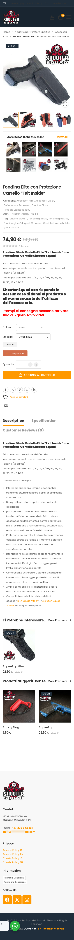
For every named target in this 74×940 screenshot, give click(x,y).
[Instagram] (26, 899)
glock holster (11, 227)
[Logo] (11, 16)
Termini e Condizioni (14, 878)
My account (27, 3)
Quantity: (8, 364)
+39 (22, 828)
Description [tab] (13, 420)
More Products (57, 620)
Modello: (8, 337)
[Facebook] (5, 390)
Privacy (38, 3)
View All (62, 137)
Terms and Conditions (15, 882)
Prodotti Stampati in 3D (17, 209)
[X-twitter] (17, 899)
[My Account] (52, 16)
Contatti (49, 3)
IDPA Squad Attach (27, 601)
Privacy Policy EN (13, 854)
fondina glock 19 (38, 218)
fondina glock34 (13, 223)
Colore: (7, 327)
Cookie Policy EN (13, 862)
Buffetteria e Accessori (17, 205)
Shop (19, 3)
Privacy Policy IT (12, 850)
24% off (12, 45)
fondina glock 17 (18, 218)
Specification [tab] (44, 420)
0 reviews (24, 246)
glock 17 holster (33, 223)
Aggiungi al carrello (39, 375)
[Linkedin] (34, 390)
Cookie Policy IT (12, 858)
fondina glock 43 (58, 218)
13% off (10, 632)
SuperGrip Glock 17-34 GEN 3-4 (14, 668)
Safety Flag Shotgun (11, 729)
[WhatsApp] (27, 390)
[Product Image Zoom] (65, 103)
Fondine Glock (40, 205)
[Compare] (6, 405)
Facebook (63, 3)
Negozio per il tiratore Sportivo (32, 32)
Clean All (10, 344)
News (55, 3)
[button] (68, 16)
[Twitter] (13, 390)
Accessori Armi (25, 200)
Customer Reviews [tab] (23, 430)
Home (14, 3)
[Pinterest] (20, 390)
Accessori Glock (44, 200)
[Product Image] (37, 75)
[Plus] (36, 364)
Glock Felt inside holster (56, 223)
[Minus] (30, 364)
